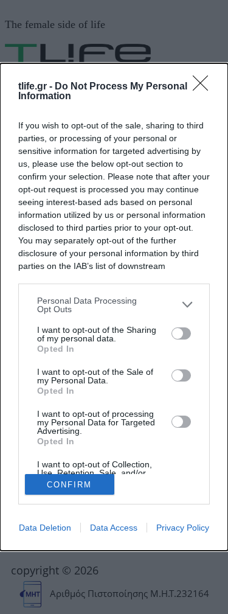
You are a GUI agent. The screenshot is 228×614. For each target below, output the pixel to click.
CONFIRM (69, 484)
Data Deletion (45, 527)
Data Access (113, 527)
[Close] (204, 87)
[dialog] (114, 307)
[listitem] (114, 304)
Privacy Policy (182, 527)
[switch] (181, 333)
